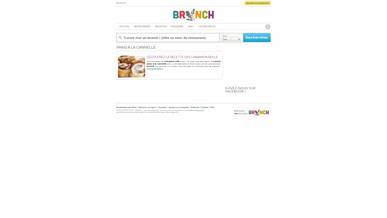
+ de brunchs (206, 26)
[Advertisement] (248, 64)
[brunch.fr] (193, 14)
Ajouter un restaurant (257, 3)
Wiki (190, 26)
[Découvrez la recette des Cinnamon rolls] (131, 66)
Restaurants (142, 26)
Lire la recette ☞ (155, 69)
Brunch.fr (200, 110)
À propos (163, 107)
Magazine (177, 26)
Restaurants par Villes (126, 107)
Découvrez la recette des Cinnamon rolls (182, 57)
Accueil (124, 26)
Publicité (195, 107)
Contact (204, 107)
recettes (160, 26)
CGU (212, 107)
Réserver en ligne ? (148, 107)
